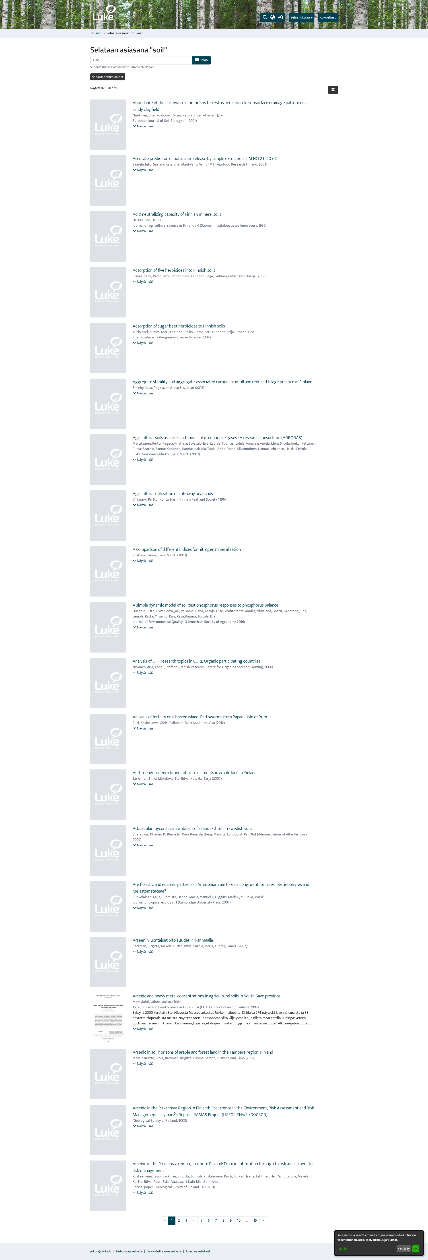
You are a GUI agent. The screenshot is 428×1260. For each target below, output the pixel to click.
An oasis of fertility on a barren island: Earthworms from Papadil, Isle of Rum (200, 717)
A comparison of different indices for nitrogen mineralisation (187, 549)
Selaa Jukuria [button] (300, 17)
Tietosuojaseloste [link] (128, 1251)
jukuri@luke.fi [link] (100, 1251)
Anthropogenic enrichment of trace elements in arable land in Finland (195, 773)
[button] (265, 17)
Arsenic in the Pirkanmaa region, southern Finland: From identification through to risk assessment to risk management (223, 1167)
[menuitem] (301, 17)
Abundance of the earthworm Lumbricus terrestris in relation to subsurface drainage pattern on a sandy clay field (220, 106)
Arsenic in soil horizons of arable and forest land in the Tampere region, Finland (203, 1052)
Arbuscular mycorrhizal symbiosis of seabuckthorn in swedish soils (192, 828)
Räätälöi (342, 1248)
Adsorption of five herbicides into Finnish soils (174, 270)
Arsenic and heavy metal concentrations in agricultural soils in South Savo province (206, 996)
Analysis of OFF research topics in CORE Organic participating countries (196, 661)
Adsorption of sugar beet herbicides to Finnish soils (179, 326)
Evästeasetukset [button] (198, 1251)
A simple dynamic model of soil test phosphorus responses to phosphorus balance (205, 605)
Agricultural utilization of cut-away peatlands (173, 493)
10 (239, 1221)
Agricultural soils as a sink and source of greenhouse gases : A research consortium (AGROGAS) (217, 437)
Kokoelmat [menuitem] (328, 18)
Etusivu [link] (96, 33)
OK (416, 1248)
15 (255, 1221)
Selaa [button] (203, 60)
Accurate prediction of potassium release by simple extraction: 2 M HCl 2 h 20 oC (205, 158)
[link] (103, 14)
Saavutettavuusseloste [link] (164, 1251)
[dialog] (379, 1243)
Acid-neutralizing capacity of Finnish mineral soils (177, 214)
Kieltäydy (403, 1248)
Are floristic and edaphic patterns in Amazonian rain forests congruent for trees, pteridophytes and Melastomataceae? (221, 888)
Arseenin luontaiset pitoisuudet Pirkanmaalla (173, 940)
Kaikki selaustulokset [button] (109, 76)
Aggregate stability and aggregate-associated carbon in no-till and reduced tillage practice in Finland (222, 382)
